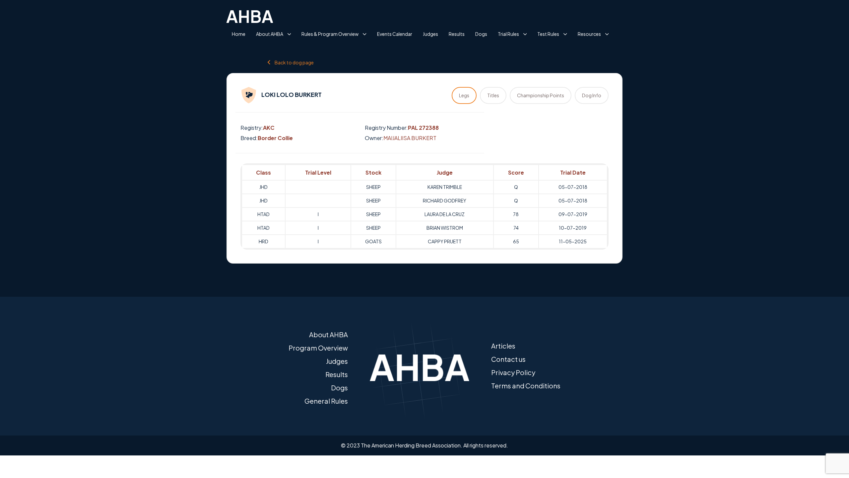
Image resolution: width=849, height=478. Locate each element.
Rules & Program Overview (330, 34)
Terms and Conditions (525, 385)
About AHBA (269, 34)
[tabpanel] (424, 206)
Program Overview (318, 348)
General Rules (326, 401)
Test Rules (548, 34)
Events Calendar (394, 34)
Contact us (508, 359)
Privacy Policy (513, 372)
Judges (430, 34)
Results (457, 34)
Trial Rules (508, 34)
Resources (589, 34)
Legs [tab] (464, 95)
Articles (503, 346)
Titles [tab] (493, 95)
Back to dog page (294, 62)
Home (238, 34)
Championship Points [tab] (540, 95)
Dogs (481, 34)
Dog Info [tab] (591, 95)
